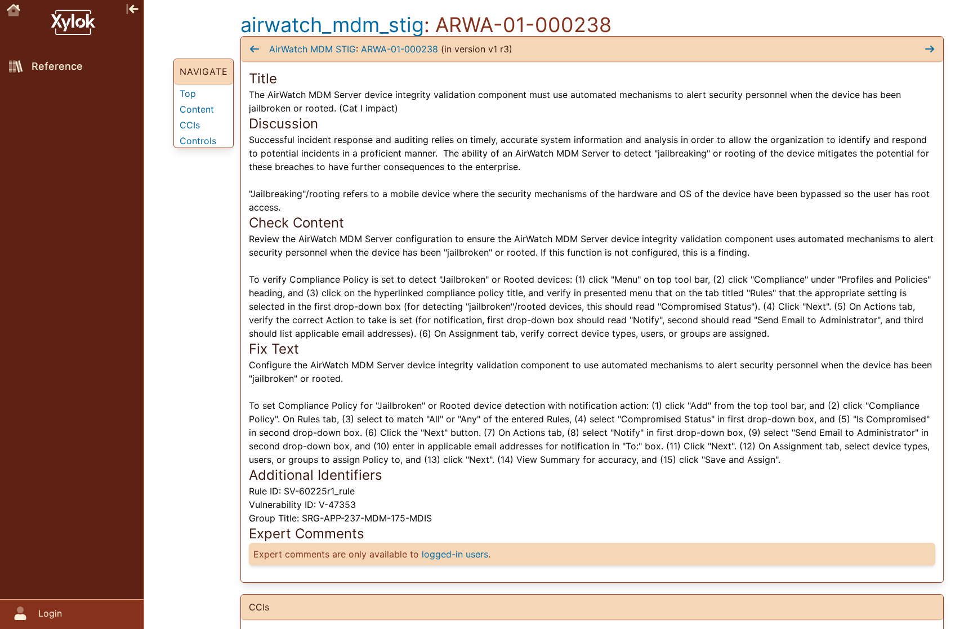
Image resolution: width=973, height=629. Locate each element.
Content (197, 109)
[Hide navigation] (132, 8)
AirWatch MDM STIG (312, 49)
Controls (198, 140)
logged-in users (455, 554)
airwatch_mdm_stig (332, 24)
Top (188, 93)
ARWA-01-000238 (399, 49)
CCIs (190, 125)
